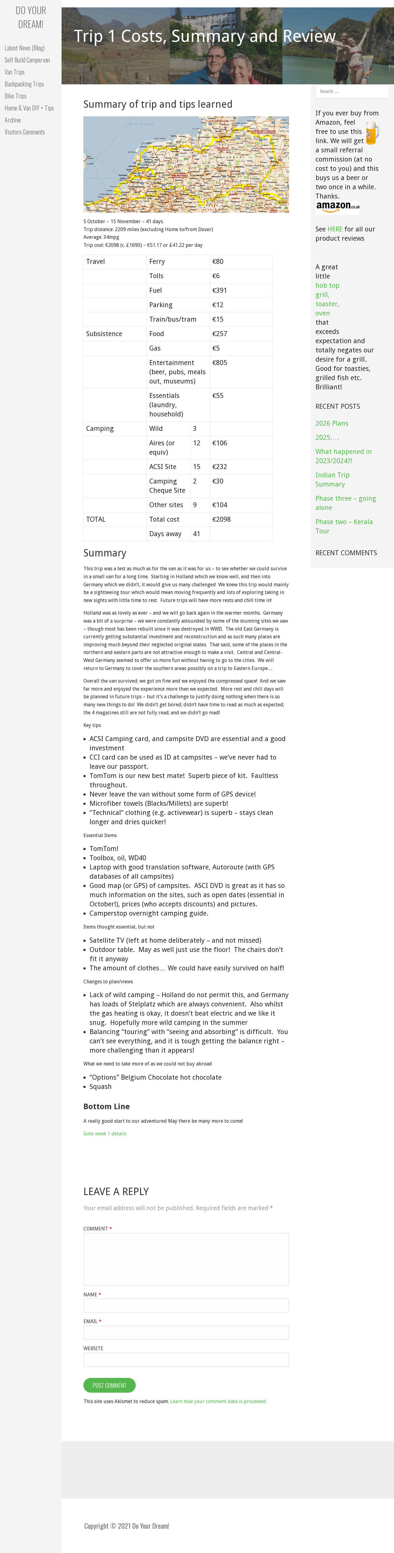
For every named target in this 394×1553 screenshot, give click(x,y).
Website (93, 1348)
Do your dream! (31, 17)
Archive (13, 119)
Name (92, 1295)
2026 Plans (332, 423)
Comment (97, 1229)
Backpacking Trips (24, 83)
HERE (335, 229)
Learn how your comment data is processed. (218, 1401)
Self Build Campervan (27, 59)
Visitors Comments (25, 131)
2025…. (327, 437)
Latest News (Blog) (25, 47)
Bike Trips (15, 95)
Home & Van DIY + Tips (29, 107)
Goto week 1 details (105, 1134)
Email (92, 1321)
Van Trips (15, 71)
